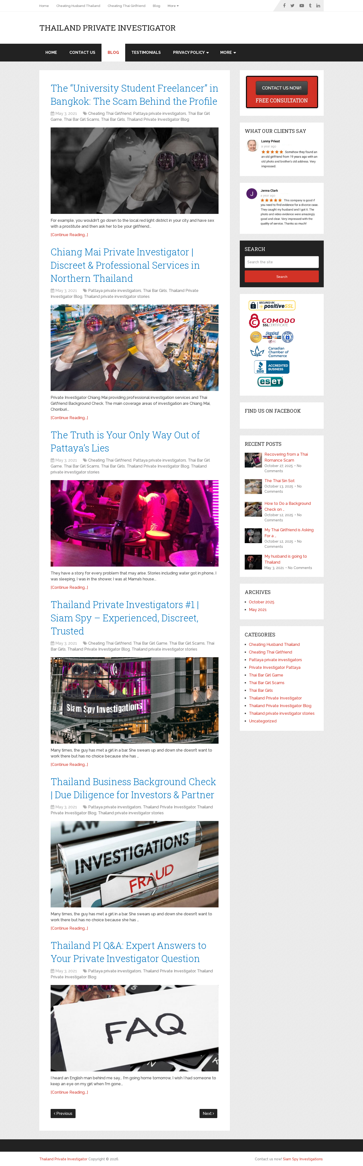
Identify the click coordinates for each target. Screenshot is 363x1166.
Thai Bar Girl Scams (81, 119)
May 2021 (258, 609)
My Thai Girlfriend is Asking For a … (289, 533)
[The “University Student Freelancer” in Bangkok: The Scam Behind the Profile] (135, 170)
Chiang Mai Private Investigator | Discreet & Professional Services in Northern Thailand (125, 264)
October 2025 (261, 602)
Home (44, 6)
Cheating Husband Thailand (78, 6)
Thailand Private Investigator (107, 28)
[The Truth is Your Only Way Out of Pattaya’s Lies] (135, 523)
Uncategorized (263, 721)
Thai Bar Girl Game (150, 643)
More (172, 6)
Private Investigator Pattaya (275, 667)
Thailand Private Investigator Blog (158, 119)
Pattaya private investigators (159, 113)
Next (208, 1113)
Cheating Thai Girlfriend (126, 6)
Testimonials (146, 52)
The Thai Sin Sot (279, 480)
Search (281, 277)
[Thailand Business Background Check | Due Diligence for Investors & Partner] (135, 864)
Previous (63, 1113)
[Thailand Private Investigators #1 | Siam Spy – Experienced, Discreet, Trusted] (135, 700)
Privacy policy (189, 52)
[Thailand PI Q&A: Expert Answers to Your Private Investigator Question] (135, 1028)
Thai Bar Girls (113, 119)
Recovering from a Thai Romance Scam (286, 457)
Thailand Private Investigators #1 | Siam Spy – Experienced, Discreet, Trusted (125, 617)
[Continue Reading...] (69, 234)
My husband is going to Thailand (285, 559)
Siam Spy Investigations (303, 1159)
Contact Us (82, 52)
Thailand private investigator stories (117, 296)
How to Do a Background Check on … (287, 506)
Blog (156, 6)
